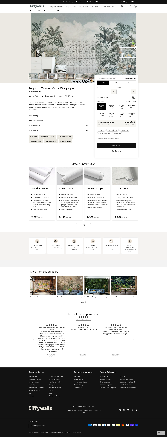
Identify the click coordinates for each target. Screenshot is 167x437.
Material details (131, 101)
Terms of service (76, 432)
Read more (33, 110)
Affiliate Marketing (55, 387)
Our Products (33, 376)
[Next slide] (89, 225)
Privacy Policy (78, 385)
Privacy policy (44, 432)
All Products (33, 137)
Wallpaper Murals (43, 11)
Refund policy (66, 432)
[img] (83, 317)
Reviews (31, 396)
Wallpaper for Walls (51, 141)
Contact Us (78, 387)
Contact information (55, 432)
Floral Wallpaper (105, 382)
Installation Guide (55, 382)
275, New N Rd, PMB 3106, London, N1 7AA (83, 411)
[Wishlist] (131, 6)
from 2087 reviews (83, 320)
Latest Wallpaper (105, 379)
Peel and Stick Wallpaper (108, 387)
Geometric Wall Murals (127, 382)
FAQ (30, 393)
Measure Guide (34, 382)
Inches (102, 83)
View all (83, 302)
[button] (57, 7)
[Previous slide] (78, 225)
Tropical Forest (115, 297)
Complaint (52, 385)
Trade (51, 390)
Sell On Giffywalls (34, 390)
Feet (130, 83)
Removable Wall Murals (128, 387)
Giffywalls (36, 432)
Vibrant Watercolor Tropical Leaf (36, 297)
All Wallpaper (104, 376)
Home (32, 11)
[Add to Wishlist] (54, 278)
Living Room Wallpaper (47, 137)
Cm (116, 83)
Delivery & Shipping (35, 379)
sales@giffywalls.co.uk (83, 406)
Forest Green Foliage (90, 297)
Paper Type (32, 385)
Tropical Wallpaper (58, 11)
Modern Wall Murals (126, 379)
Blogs (50, 393)
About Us (77, 376)
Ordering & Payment (56, 376)
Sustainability (78, 379)
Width (99, 87)
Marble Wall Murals (126, 385)
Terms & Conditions (80, 382)
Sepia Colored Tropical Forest (64, 297)
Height (118, 87)
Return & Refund (54, 379)
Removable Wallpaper (64, 137)
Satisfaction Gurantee (36, 387)
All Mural (123, 376)
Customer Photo (54, 396)
